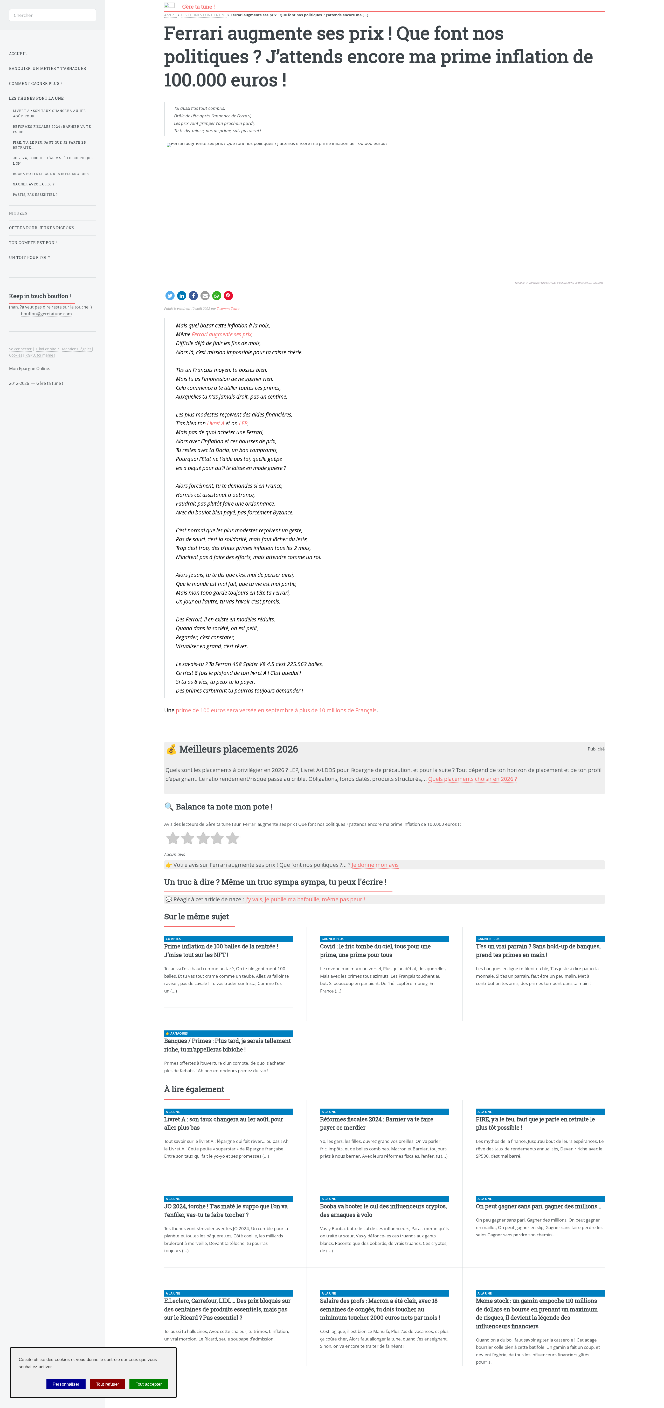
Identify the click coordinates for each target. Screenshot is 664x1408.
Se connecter (20, 348)
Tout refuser (107, 1384)
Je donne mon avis (375, 864)
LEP (243, 423)
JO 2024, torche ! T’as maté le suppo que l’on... (53, 160)
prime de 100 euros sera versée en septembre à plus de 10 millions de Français (276, 710)
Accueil (170, 14)
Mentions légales (77, 348)
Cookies (15, 355)
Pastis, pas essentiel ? (35, 194)
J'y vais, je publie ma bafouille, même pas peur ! (305, 899)
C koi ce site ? (47, 348)
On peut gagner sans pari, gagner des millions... (538, 1206)
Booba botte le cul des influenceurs (51, 174)
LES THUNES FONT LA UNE (203, 14)
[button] (170, 295)
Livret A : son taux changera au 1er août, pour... (49, 113)
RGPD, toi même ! (40, 355)
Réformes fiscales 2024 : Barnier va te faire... (52, 129)
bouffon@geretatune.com (46, 314)
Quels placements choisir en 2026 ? (472, 778)
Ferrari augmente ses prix (222, 334)
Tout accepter (149, 1384)
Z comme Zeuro (228, 308)
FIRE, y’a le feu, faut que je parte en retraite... (49, 145)
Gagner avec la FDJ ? (34, 184)
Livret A (215, 423)
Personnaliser (66, 1384)
